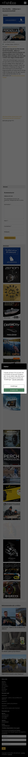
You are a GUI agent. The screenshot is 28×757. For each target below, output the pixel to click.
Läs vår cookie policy (17, 379)
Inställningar (14, 386)
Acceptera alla (14, 390)
